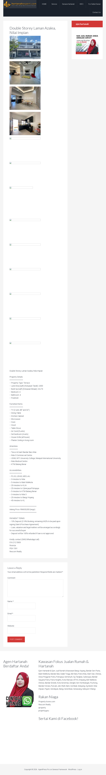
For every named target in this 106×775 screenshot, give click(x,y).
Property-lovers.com (47, 701)
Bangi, (77, 671)
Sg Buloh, (89, 686)
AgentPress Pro (44, 769)
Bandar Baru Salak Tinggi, (60, 674)
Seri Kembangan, (83, 683)
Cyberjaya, (87, 677)
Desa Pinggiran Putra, (47, 677)
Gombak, (73, 686)
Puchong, (94, 683)
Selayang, (81, 686)
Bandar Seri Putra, (93, 671)
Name (10, 601)
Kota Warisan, (67, 680)
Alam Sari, (91, 674)
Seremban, (68, 689)
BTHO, (76, 680)
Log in (80, 769)
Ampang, (82, 680)
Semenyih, (68, 677)
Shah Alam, (65, 686)
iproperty (42, 708)
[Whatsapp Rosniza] (87, 54)
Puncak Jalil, (56, 686)
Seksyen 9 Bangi (89, 689)
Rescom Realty (45, 704)
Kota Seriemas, (63, 683)
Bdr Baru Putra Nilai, (79, 674)
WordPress (72, 769)
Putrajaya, (60, 677)
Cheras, (98, 674)
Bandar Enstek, (51, 683)
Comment (11, 578)
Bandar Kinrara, (45, 686)
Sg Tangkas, (78, 677)
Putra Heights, (56, 680)
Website (10, 626)
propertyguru (44, 711)
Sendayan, (55, 689)
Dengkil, (73, 683)
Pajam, (47, 689)
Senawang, (77, 689)
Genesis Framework (59, 769)
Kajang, (83, 671)
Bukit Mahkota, (44, 674)
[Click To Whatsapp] (18, 688)
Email (10, 613)
